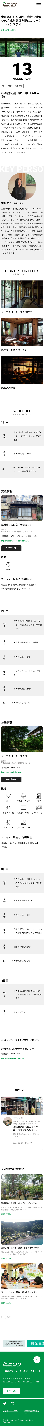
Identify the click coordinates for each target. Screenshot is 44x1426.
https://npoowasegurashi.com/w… (15, 541)
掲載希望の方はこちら (31, 1412)
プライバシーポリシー (10, 1412)
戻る (9, 1317)
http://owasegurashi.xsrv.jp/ (12, 1058)
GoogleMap (11, 548)
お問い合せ (11, 1391)
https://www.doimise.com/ (11, 772)
